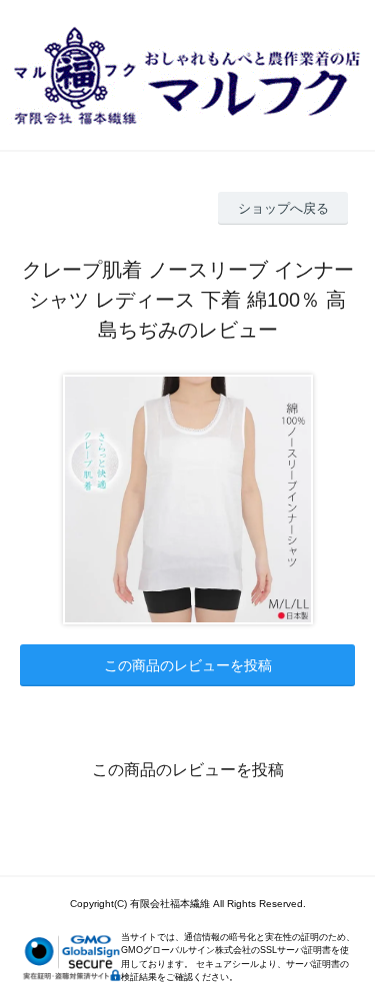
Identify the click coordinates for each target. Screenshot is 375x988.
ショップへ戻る (283, 208)
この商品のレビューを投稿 (188, 665)
